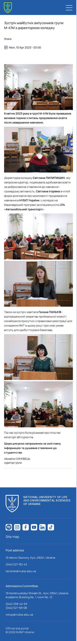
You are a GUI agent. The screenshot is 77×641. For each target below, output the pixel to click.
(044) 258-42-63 (16, 604)
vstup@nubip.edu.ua (19, 614)
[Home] (8, 7)
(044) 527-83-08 (16, 608)
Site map (12, 536)
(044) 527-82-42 (16, 564)
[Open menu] (69, 8)
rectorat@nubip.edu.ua (21, 571)
